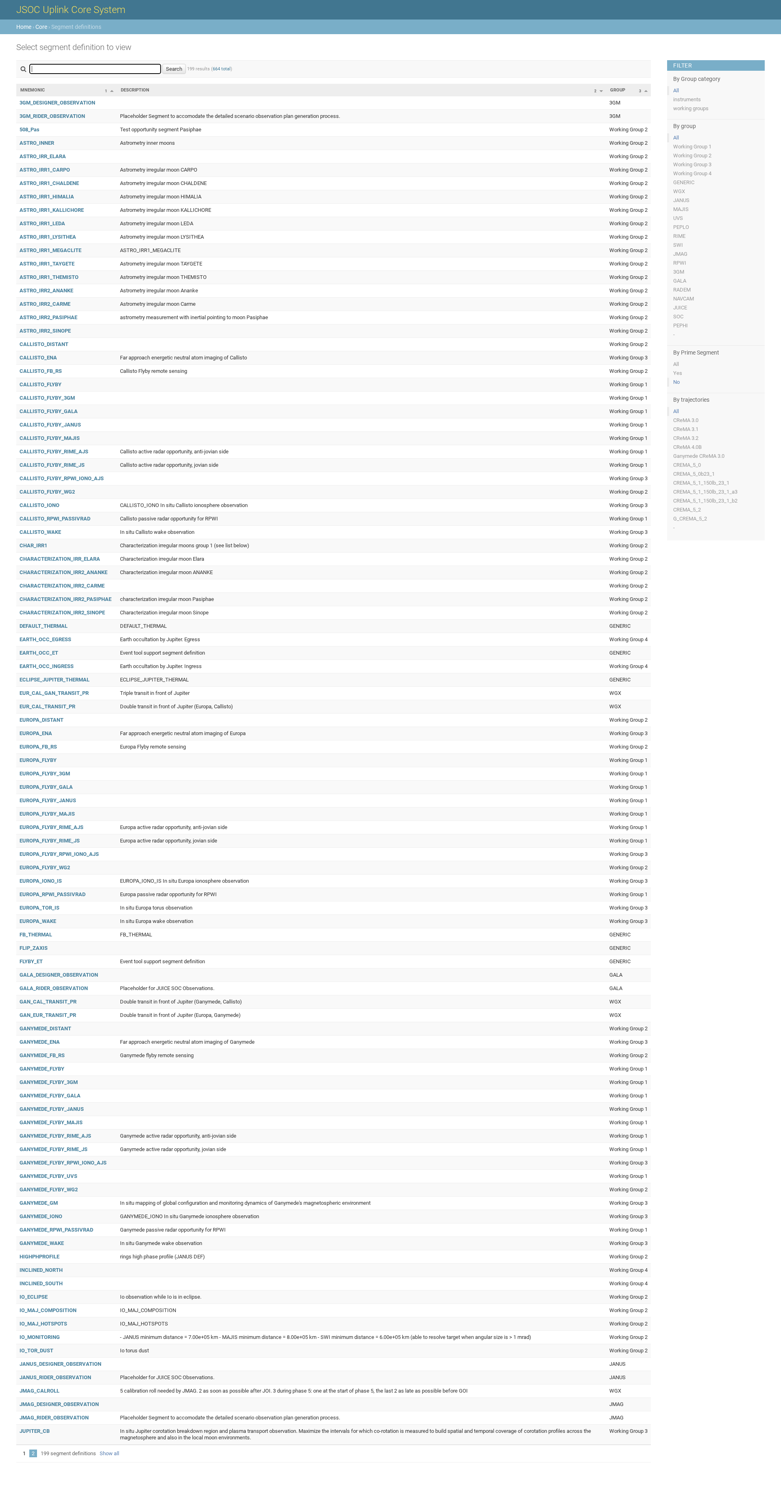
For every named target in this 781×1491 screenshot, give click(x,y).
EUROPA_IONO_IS (41, 881)
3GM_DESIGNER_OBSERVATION (57, 103)
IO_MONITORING (40, 1337)
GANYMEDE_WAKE (42, 1243)
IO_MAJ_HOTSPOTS (43, 1324)
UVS (678, 218)
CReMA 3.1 (685, 429)
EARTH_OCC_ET (39, 653)
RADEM (682, 290)
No (676, 382)
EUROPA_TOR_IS (39, 908)
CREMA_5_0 (687, 465)
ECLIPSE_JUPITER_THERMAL (54, 680)
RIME (679, 236)
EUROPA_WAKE (38, 921)
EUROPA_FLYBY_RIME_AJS (51, 827)
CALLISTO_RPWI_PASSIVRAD (55, 519)
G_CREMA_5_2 (690, 519)
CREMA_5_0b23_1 (694, 474)
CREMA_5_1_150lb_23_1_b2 (705, 501)
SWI (678, 245)
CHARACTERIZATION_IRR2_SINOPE (62, 612)
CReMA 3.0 (685, 420)
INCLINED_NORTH (41, 1270)
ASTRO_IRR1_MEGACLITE (50, 250)
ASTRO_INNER (37, 143)
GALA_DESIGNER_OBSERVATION (59, 975)
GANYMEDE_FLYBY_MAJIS (51, 1122)
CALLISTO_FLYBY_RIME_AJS (54, 451)
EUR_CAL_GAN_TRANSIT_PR (54, 693)
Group (617, 90)
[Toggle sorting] (112, 91)
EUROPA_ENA (36, 733)
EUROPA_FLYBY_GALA (46, 787)
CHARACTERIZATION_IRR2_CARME (62, 586)
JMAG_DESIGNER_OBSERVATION (59, 1404)
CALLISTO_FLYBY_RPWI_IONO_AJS (62, 478)
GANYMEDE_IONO (41, 1216)
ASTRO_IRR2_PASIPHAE (48, 317)
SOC (678, 316)
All (676, 90)
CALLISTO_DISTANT (44, 344)
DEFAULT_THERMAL (44, 626)
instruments (687, 99)
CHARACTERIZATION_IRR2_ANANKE (63, 572)
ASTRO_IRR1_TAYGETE (47, 264)
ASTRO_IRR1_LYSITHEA (48, 237)
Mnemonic (32, 90)
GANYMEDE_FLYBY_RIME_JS (53, 1149)
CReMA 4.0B (687, 447)
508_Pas (29, 129)
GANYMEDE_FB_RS (42, 1055)
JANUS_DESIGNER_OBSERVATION (60, 1364)
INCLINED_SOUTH (41, 1283)
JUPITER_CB (35, 1431)
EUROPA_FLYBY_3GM (45, 774)
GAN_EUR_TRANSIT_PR (48, 1015)
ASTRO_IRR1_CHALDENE (49, 183)
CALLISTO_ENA (38, 358)
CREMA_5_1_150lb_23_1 (701, 483)
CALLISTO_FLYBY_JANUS (50, 425)
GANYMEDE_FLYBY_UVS (48, 1176)
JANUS (681, 200)
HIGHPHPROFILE (39, 1257)
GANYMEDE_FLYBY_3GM (49, 1082)
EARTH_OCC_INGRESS (47, 666)
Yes (677, 373)
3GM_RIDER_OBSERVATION (52, 116)
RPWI (679, 263)
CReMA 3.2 (685, 438)
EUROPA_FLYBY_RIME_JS (50, 841)
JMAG (680, 254)
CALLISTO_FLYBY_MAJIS (50, 438)
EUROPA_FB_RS (38, 747)
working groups (691, 108)
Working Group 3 (692, 164)
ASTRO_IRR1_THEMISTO (49, 277)
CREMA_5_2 (687, 510)
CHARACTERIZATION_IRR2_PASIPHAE (65, 599)
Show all (109, 1453)
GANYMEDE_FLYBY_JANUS (52, 1109)
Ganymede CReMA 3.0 (698, 456)
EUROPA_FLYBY (38, 760)
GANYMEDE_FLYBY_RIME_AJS (55, 1136)
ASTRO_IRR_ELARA (43, 156)
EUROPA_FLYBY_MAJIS (47, 814)
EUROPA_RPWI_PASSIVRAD (52, 894)
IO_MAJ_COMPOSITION (48, 1310)
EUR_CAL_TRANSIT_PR (47, 706)
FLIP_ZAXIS (34, 948)
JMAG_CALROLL (39, 1391)
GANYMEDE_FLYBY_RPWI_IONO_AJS (63, 1163)
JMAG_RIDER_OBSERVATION (54, 1418)
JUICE (680, 308)
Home (23, 27)
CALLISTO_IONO (39, 505)
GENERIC (683, 182)
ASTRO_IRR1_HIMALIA (47, 197)
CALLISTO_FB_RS (41, 371)
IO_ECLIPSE (34, 1297)
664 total (222, 69)
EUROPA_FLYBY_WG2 (45, 867)
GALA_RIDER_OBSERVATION (54, 988)
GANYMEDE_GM (39, 1203)
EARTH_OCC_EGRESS (45, 639)
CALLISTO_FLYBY (40, 384)
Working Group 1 (692, 147)
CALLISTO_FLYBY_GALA (49, 411)
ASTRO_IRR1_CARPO (45, 170)
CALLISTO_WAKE (40, 532)
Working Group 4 (692, 173)
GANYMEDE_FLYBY (42, 1069)
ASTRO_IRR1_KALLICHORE (52, 210)
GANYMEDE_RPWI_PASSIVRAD (56, 1230)
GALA (679, 281)
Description (135, 90)
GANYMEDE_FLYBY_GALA (50, 1096)
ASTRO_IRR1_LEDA (42, 223)
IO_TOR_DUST (36, 1350)
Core (41, 27)
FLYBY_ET (31, 961)
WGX (679, 191)
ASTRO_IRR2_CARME (45, 304)
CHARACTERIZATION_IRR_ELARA (60, 559)
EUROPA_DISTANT (41, 720)
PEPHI (680, 325)
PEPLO (681, 227)
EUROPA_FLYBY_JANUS (48, 800)
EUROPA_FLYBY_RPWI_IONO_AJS (59, 854)
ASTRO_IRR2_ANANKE (46, 290)
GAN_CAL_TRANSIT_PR (48, 1002)
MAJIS (681, 209)
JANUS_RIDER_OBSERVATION (55, 1377)
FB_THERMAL (36, 935)
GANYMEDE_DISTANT (45, 1028)
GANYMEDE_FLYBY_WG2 (49, 1189)
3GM (678, 272)
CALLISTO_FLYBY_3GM (47, 398)
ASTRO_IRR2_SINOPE (45, 331)
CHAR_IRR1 (33, 545)
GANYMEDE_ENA (40, 1042)
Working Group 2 (692, 155)
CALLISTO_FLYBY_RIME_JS (52, 465)
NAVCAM (683, 299)
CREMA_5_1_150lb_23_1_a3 (705, 492)
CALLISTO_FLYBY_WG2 (47, 492)
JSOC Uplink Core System (70, 9)
